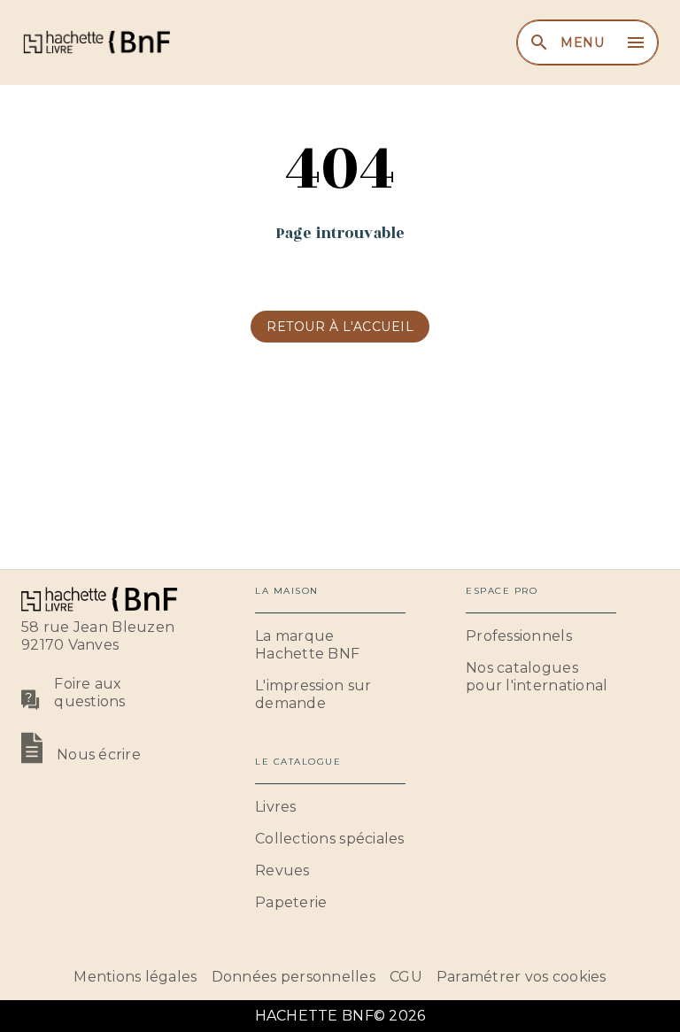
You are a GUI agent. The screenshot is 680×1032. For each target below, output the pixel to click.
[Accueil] (95, 42)
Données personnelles (293, 976)
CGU (406, 976)
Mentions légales (135, 976)
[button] (340, 327)
